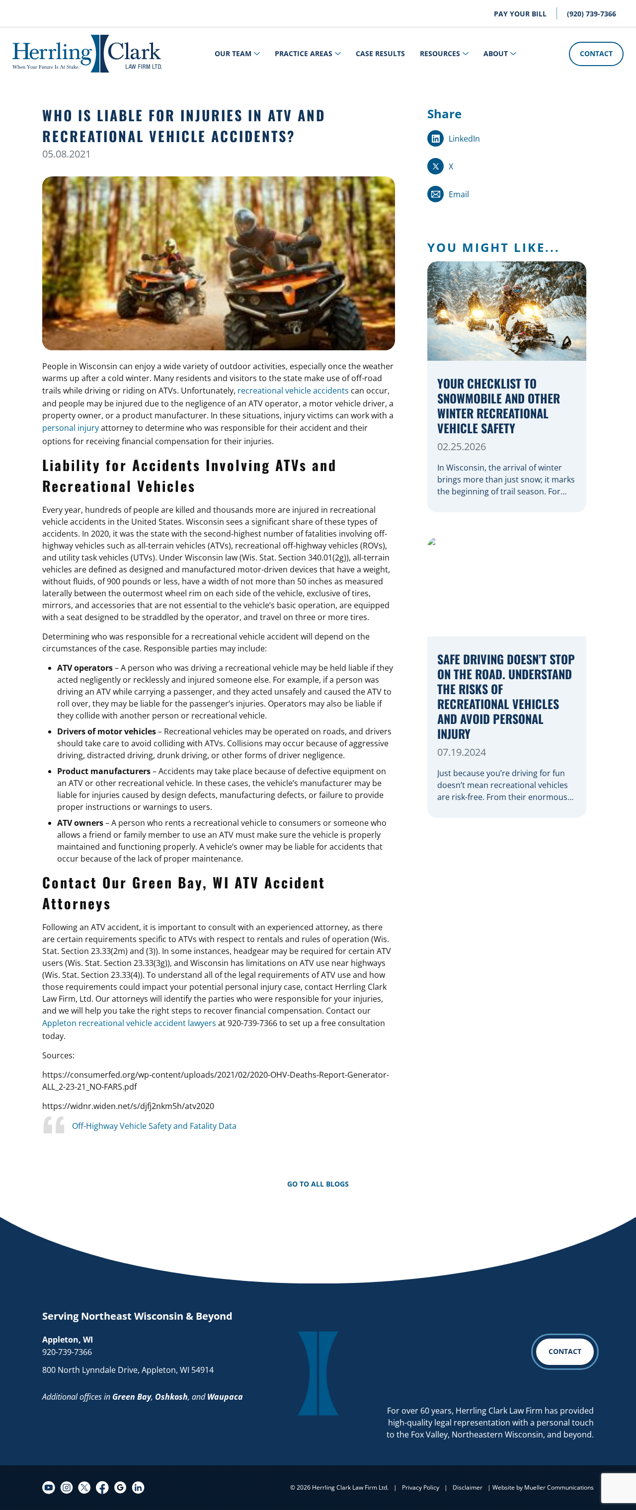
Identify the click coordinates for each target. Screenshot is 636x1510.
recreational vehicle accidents (293, 390)
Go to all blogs (318, 1184)
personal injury (70, 427)
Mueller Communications (559, 1487)
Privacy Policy (420, 1487)
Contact (596, 53)
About (495, 53)
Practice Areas (303, 53)
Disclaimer (467, 1487)
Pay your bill (520, 13)
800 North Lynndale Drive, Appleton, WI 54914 (128, 1369)
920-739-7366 (67, 1352)
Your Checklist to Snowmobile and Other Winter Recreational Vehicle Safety (498, 406)
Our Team (233, 53)
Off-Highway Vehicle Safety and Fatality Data (154, 1125)
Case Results (380, 53)
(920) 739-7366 (591, 13)
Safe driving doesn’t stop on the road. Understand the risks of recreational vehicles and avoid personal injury (506, 696)
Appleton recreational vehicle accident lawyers (129, 1023)
